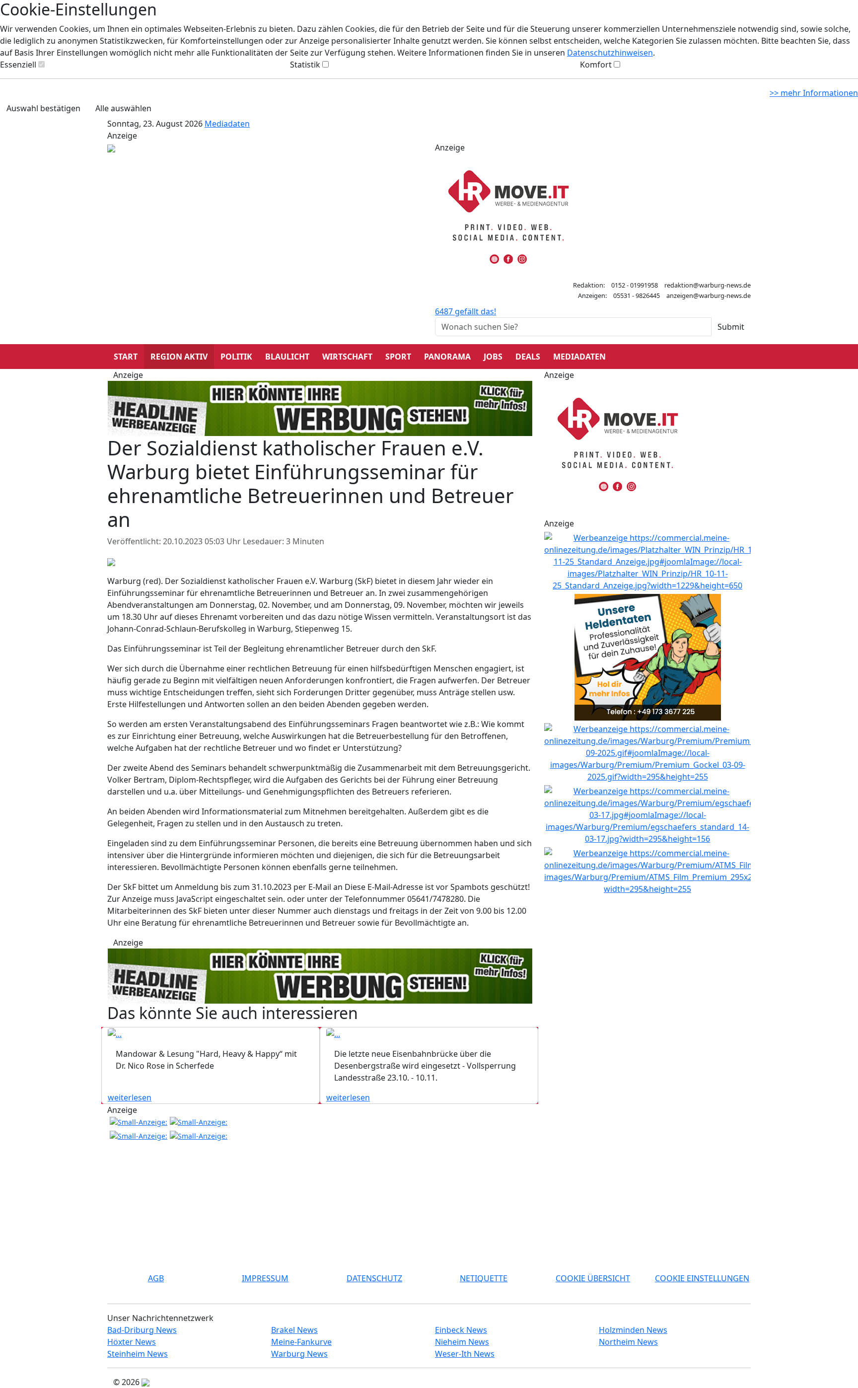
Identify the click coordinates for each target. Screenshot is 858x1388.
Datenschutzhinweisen (610, 52)
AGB (156, 1278)
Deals (527, 356)
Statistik (305, 64)
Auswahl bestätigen (43, 108)
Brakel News (294, 1329)
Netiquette (483, 1278)
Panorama (447, 356)
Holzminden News (633, 1329)
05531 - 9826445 (636, 295)
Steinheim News (137, 1353)
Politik (236, 356)
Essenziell (18, 64)
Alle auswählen (123, 108)
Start (126, 356)
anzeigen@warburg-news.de (708, 295)
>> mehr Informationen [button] (814, 92)
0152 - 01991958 (634, 285)
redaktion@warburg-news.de (707, 285)
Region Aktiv (179, 356)
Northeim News (628, 1341)
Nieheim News (462, 1341)
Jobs (493, 356)
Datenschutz (374, 1278)
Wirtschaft (347, 356)
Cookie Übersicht (593, 1278)
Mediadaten (227, 123)
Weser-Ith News (465, 1353)
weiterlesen (129, 1097)
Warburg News (299, 1353)
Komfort (596, 64)
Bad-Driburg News (142, 1329)
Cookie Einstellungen (702, 1278)
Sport (398, 356)
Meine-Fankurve (301, 1341)
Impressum (265, 1278)
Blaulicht (287, 356)
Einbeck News (461, 1329)
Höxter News (131, 1341)
